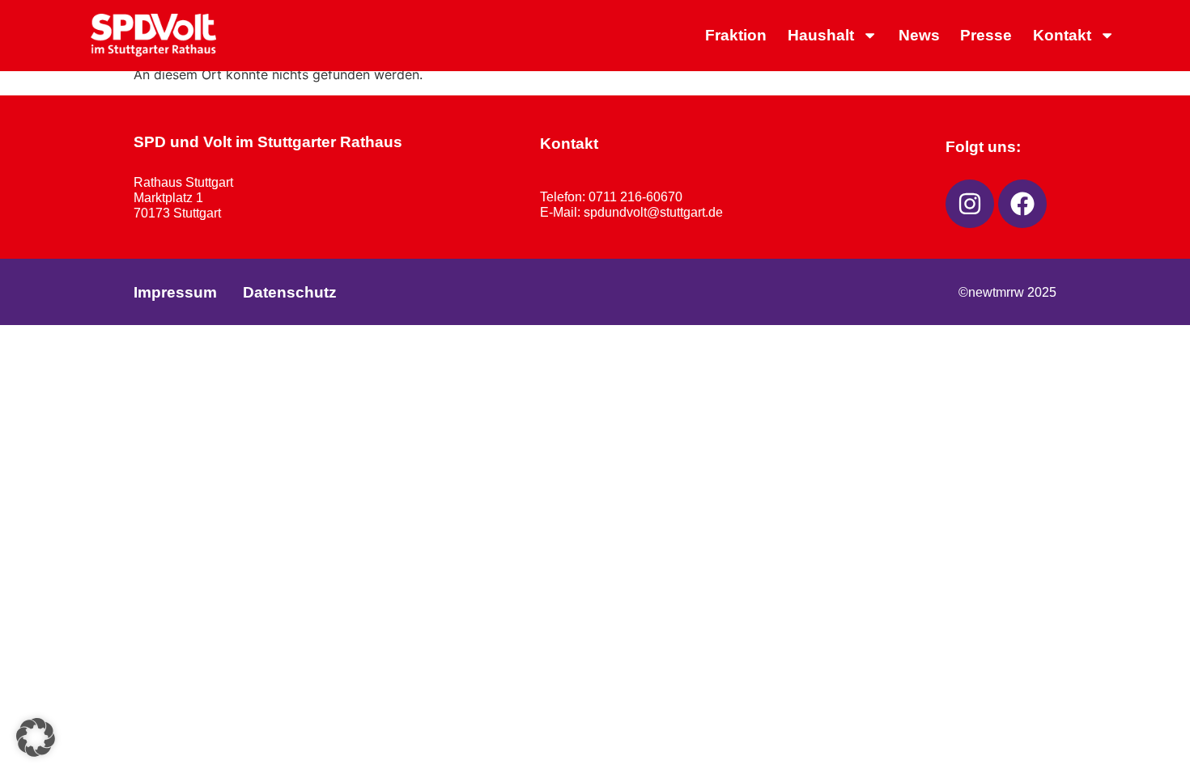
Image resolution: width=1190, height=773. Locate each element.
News (919, 35)
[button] (35, 737)
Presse (986, 35)
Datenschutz (290, 292)
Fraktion (736, 35)
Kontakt (1062, 35)
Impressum (175, 292)
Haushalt (821, 35)
